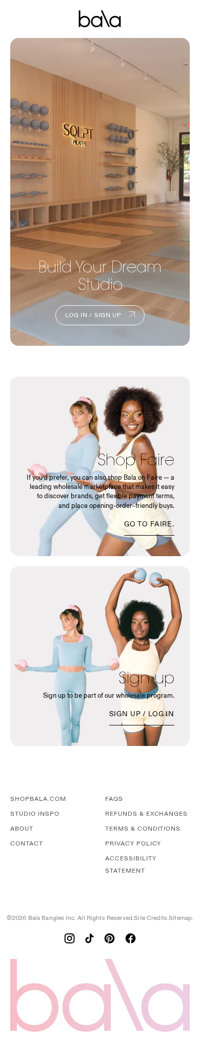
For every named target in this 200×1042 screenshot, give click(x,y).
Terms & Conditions (143, 829)
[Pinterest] (109, 938)
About (21, 829)
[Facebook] (130, 938)
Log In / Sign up (94, 315)
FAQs (114, 799)
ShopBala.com (38, 799)
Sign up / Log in (141, 714)
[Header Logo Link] (100, 19)
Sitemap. (181, 918)
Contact (26, 844)
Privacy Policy (133, 844)
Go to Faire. (149, 524)
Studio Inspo (34, 814)
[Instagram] (69, 938)
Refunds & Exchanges (146, 814)
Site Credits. (151, 918)
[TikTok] (89, 938)
